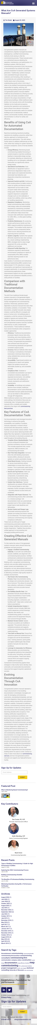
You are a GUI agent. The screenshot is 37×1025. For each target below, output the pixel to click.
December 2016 (6, 931)
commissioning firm (18, 958)
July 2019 (4, 918)
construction (26, 960)
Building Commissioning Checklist (11, 875)
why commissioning (28, 970)
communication (6, 960)
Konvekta (27, 963)
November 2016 (6, 933)
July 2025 (4, 908)
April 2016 (4, 941)
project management (9, 968)
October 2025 (5, 903)
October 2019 (5, 916)
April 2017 (4, 924)
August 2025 (5, 905)
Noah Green (18, 853)
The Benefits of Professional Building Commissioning (17, 879)
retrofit (18, 968)
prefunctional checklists (26, 966)
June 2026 (4, 901)
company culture (16, 960)
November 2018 (6, 920)
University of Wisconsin (17, 970)
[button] (33, 3)
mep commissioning (18, 964)
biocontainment (6, 953)
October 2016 (5, 935)
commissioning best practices (10, 955)
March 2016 (5, 943)
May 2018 (4, 922)
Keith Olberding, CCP (18, 836)
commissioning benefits (28, 953)
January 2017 (5, 928)
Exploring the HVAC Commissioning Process (14, 870)
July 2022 (4, 914)
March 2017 (5, 926)
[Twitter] (9, 990)
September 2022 (6, 912)
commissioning (17, 953)
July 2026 (4, 899)
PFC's (20, 966)
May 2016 (4, 939)
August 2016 (5, 937)
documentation (11, 963)
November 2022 (6, 910)
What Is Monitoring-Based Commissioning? (14, 790)
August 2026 (5, 897)
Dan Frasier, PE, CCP (18, 819)
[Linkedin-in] (3, 990)
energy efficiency (21, 963)
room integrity (23, 968)
